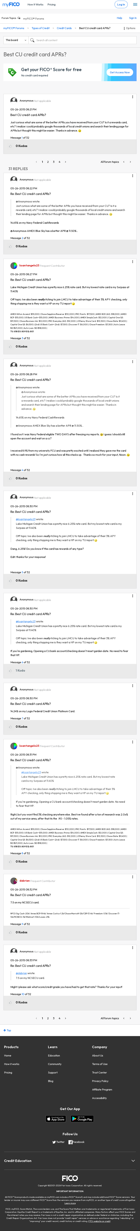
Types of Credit (41, 28)
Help (119, 18)
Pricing (51, 4)
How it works (11, 1064)
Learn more (70, 1203)
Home (7, 1055)
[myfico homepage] (11, 4)
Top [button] (9, 1030)
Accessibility (99, 1098)
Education (54, 1055)
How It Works (35, 4)
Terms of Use (100, 1064)
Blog (50, 1081)
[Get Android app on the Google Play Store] (82, 1119)
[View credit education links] (133, 1160)
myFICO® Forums (33, 18)
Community (54, 1064)
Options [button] (130, 28)
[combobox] (82, 40)
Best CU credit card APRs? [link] (94, 28)
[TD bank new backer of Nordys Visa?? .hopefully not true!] (124, 161)
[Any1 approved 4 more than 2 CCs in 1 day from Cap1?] (130, 161)
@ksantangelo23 (26, 519)
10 (23, 994)
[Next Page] (65, 161)
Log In (121, 4)
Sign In (133, 18)
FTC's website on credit (99, 1221)
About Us (97, 1055)
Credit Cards (64, 28)
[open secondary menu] (135, 4)
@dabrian (21, 973)
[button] (133, 96)
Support (53, 1072)
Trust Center (99, 1072)
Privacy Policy (100, 1081)
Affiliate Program (102, 1089)
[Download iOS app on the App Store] (56, 1119)
